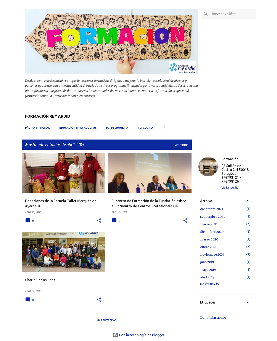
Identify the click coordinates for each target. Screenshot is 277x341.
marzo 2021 (209, 224)
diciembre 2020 (212, 232)
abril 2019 (207, 277)
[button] (98, 221)
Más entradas (106, 320)
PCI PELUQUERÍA (117, 127)
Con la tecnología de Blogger (141, 335)
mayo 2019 (208, 270)
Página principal (37, 127)
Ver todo (181, 145)
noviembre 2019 (212, 255)
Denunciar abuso (213, 318)
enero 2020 (208, 247)
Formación (229, 159)
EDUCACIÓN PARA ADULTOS (78, 127)
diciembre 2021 (211, 209)
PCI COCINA (145, 127)
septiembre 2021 (212, 217)
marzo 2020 (209, 239)
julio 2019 (207, 262)
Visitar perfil (229, 187)
